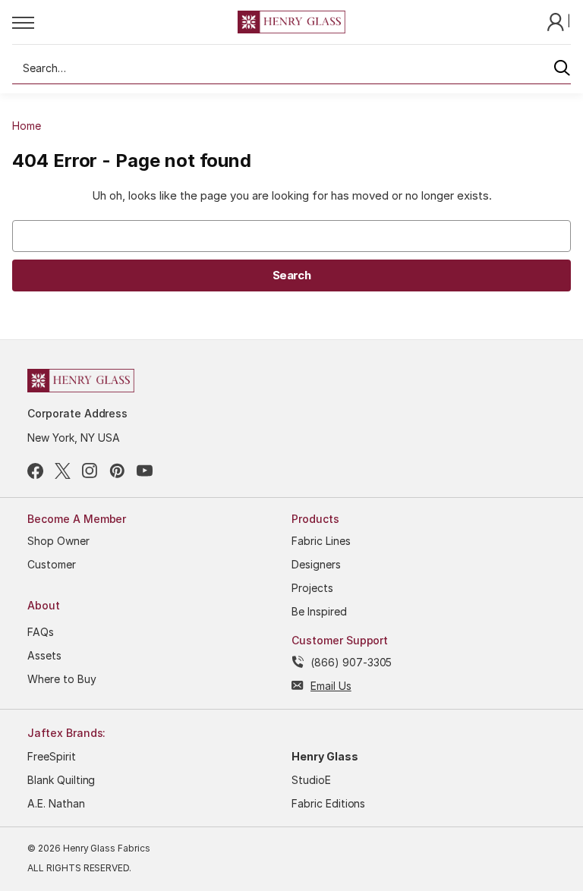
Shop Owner (58, 540)
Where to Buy (61, 678)
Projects (312, 587)
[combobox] (291, 68)
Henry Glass (325, 756)
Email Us (330, 685)
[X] (63, 471)
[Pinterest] (117, 471)
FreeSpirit (51, 756)
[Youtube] (145, 471)
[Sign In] (557, 20)
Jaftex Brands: (66, 732)
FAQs (40, 631)
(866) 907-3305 (351, 662)
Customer (51, 564)
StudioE (311, 779)
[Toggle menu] (125, 22)
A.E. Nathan (56, 803)
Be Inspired (319, 611)
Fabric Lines (321, 540)
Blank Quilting (61, 779)
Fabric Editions (328, 803)
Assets (44, 655)
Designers (316, 564)
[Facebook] (35, 471)
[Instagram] (90, 471)
